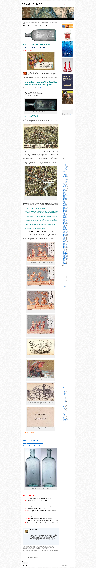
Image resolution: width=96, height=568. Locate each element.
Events (40, 18)
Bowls (63, 285)
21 (70, 113)
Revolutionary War (65, 378)
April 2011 (64, 263)
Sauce (63, 384)
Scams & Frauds (65, 385)
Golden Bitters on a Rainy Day (28, 437)
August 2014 (64, 223)
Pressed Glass (64, 371)
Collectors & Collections (66, 297)
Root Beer (64, 379)
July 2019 (64, 171)
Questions (64, 374)
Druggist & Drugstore (43, 546)
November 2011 (65, 256)
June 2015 (64, 213)
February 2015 (65, 217)
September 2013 (65, 234)
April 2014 (64, 227)
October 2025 (64, 162)
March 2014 (64, 228)
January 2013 (64, 242)
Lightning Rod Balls (65, 344)
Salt (63, 381)
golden (54, 547)
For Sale (43, 18)
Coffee (63, 295)
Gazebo (64, 121)
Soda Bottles (64, 393)
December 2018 (65, 178)
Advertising (32, 546)
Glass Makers (64, 330)
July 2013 (64, 236)
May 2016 (64, 202)
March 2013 (64, 240)
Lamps (64, 342)
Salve (63, 382)
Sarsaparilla (64, 383)
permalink (46, 548)
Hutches (64, 336)
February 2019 (65, 176)
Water (63, 415)
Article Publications (65, 273)
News (63, 356)
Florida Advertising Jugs (66, 122)
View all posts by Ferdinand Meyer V (36, 542)
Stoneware (64, 399)
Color (63, 299)
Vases (63, 412)
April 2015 (64, 215)
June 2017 (64, 192)
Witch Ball (64, 420)
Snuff (63, 392)
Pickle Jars (64, 365)
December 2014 (65, 219)
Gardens (47, 18)
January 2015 (64, 218)
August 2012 (64, 247)
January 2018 (64, 187)
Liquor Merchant (65, 347)
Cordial (64, 301)
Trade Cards (64, 408)
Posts (65, 18)
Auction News (65, 274)
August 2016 (64, 199)
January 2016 (64, 206)
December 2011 (65, 255)
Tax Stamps (64, 402)
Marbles (64, 349)
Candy (63, 288)
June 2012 (64, 249)
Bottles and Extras (65, 282)
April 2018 (64, 184)
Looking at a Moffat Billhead (66, 134)
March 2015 (64, 216)
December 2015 (65, 207)
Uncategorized (65, 410)
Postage (64, 368)
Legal (63, 343)
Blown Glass (64, 280)
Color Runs (64, 300)
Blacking (64, 279)
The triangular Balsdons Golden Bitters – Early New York (33, 443)
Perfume (64, 363)
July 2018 (64, 183)
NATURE (64, 120)
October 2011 (64, 257)
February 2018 (65, 186)
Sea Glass (64, 388)
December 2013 (65, 231)
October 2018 (64, 180)
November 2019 (65, 167)
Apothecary (36, 546)
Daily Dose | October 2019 (66, 132)
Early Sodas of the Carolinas (66, 123)
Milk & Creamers (65, 351)
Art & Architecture (65, 271)
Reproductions (65, 377)
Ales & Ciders (65, 268)
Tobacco (64, 406)
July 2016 (64, 200)
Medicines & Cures (52, 546)
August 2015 (64, 211)
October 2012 (64, 245)
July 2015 (64, 212)
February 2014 (65, 229)
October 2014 (64, 221)
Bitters (39, 546)
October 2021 (64, 165)
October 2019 (64, 168)
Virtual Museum (70, 18)
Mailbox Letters (65, 348)
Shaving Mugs (65, 390)
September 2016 (65, 198)
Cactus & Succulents (65, 119)
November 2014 (65, 220)
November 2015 (65, 208)
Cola (63, 296)
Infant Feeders (65, 337)
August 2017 (64, 190)
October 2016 (64, 197)
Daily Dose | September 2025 (66, 131)
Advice (64, 267)
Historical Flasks (65, 332)
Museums (64, 355)
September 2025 (65, 163)
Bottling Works (65, 283)
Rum (63, 380)
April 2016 (64, 203)
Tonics (63, 407)
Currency (64, 302)
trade (35, 548)
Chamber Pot (64, 290)
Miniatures (64, 354)
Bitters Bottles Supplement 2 (66, 130)
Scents (63, 386)
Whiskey (64, 417)
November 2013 (65, 232)
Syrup (63, 400)
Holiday (64, 334)
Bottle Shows (64, 281)
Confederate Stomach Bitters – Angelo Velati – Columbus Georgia (67, 153)
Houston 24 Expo (56, 18)
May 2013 (64, 238)
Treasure (64, 409)
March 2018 (64, 185)
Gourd (56, 547)
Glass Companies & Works (66, 329)
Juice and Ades (65, 341)
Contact (32, 18)
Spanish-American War (66, 396)
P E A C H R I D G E (32, 4)
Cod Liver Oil (64, 294)
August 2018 (64, 182)
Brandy (64, 286)
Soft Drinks (64, 395)
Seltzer (64, 389)
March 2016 (64, 204)
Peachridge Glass (65, 361)
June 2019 (64, 172)
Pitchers (64, 366)
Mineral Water (64, 353)
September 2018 (65, 181)
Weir (37, 548)
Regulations (64, 375)
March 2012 (64, 252)
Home (24, 18)
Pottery (64, 370)
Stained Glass (64, 398)
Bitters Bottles (40, 87)
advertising (32, 547)
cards (43, 547)
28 (70, 114)
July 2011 (64, 260)
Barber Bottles (65, 275)
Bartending (64, 276)
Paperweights (64, 358)
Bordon (41, 547)
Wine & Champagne (65, 419)
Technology (64, 404)
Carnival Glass (65, 289)
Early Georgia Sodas (65, 129)
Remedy (64, 376)
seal (30, 548)
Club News (64, 293)
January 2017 (64, 196)
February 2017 (65, 195)
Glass (51, 18)
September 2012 (65, 246)
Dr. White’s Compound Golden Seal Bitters (30, 440)
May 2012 (64, 250)
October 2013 (64, 233)
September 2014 (65, 222)
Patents (64, 360)
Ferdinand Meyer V (35, 27)
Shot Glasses (64, 391)
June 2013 (64, 237)
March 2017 (64, 194)
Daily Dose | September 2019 (66, 133)
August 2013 (64, 235)
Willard (39, 548)
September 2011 (65, 258)
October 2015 (64, 209)
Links (62, 18)
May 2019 (64, 173)
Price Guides (64, 372)
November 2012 (65, 244)
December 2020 (65, 166)
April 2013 (64, 239)
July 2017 (64, 191)
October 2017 (64, 189)
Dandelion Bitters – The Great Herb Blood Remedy (50, 22)
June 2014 (64, 225)
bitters (39, 547)
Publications (64, 373)
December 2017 (65, 188)
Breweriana (64, 287)
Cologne (64, 298)
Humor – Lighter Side (66, 335)
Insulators (64, 339)
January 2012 (64, 254)
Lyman (24, 548)
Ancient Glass (64, 269)
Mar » (72, 115)
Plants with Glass (65, 118)
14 (70, 112)
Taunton (33, 548)
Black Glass (64, 278)
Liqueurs (64, 345)
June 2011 (64, 261)
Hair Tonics (64, 331)
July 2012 (64, 248)
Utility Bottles (64, 411)
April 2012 (64, 251)
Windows (64, 418)
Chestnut (64, 291)
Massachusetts (27, 548)
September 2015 (65, 210)
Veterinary (64, 413)
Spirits (63, 397)
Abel (29, 547)
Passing (64, 359)
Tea (63, 403)
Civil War (64, 292)
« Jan (63, 115)
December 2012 (65, 243)
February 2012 (65, 253)
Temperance (64, 405)
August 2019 (64, 170)
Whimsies (64, 416)
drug (45, 547)
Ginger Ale (64, 328)
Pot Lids (64, 369)
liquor (63, 346)
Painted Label (64, 357)
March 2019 (64, 175)
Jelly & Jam (64, 340)
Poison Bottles (65, 367)
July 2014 (64, 224)
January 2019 (64, 177)
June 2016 (64, 201)
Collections (28, 18)
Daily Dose (36, 18)
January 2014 (64, 230)
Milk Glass (64, 352)
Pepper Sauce (64, 362)
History (48, 546)
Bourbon (64, 284)
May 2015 (64, 214)
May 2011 (64, 262)
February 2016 (65, 205)
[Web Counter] (25, 563)
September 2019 (65, 169)
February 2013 (65, 241)
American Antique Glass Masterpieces (68, 126)
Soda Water (64, 394)
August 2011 (64, 259)
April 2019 (64, 174)
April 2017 (64, 193)
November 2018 (65, 179)
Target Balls (64, 401)
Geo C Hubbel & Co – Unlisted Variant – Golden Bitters (33, 445)
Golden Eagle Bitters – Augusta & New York (31, 435)
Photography (64, 364)
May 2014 (64, 226)
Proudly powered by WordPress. (67, 565)
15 (72, 112)
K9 (60, 18)
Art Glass (64, 272)
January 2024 (64, 164)
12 (67, 112)
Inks (63, 338)
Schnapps (64, 387)
